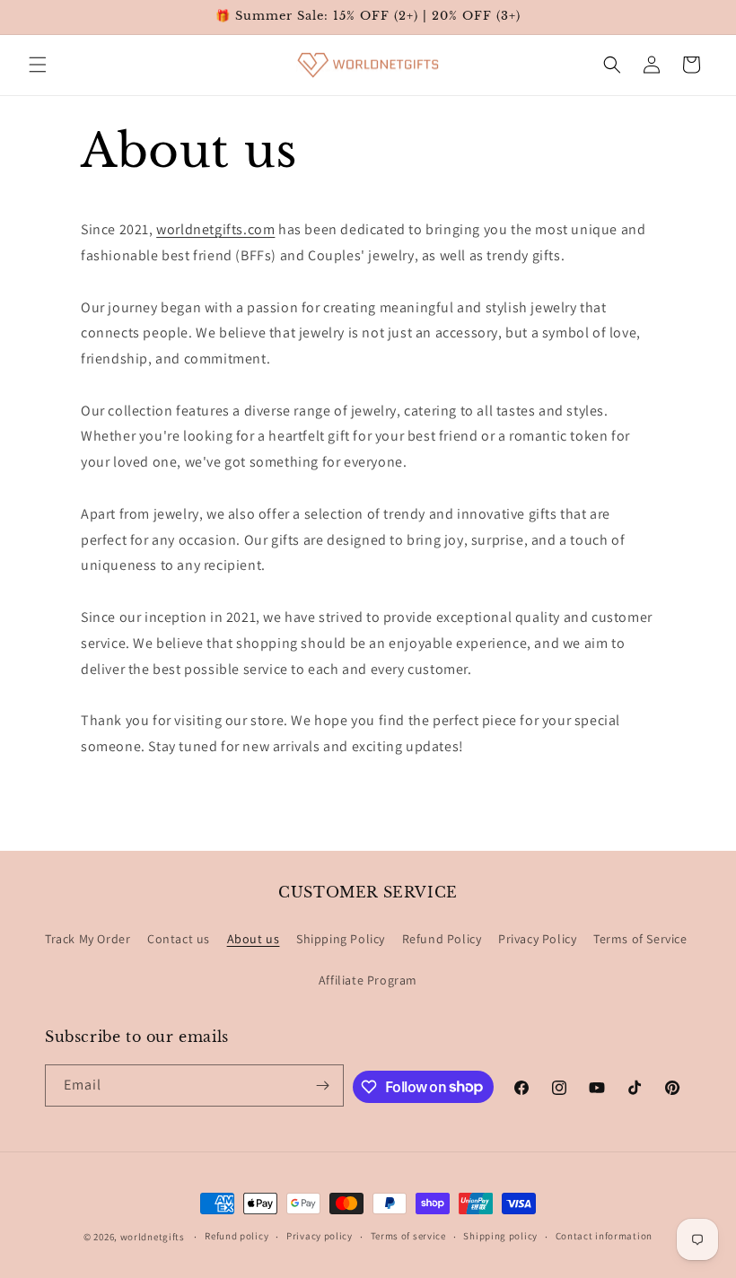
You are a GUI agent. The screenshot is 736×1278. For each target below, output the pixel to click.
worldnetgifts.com (215, 229)
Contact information (604, 1236)
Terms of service (408, 1236)
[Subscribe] (323, 1085)
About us (253, 939)
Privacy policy (319, 1236)
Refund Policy (442, 939)
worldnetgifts (152, 1236)
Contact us (178, 939)
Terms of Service (640, 939)
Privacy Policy (537, 939)
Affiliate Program (368, 980)
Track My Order (87, 939)
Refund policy (236, 1236)
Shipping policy (500, 1236)
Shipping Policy (340, 939)
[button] (37, 64)
